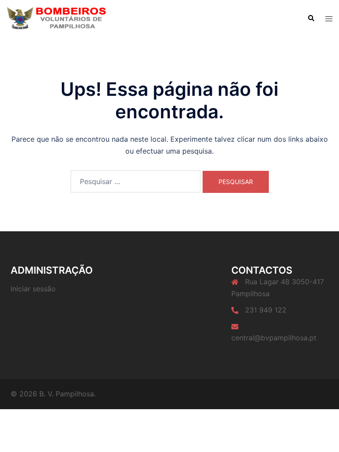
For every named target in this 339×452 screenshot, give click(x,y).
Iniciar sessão (33, 288)
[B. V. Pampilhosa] (56, 18)
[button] (310, 18)
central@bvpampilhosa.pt (273, 337)
